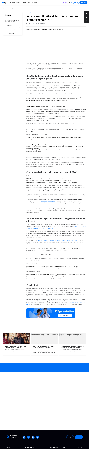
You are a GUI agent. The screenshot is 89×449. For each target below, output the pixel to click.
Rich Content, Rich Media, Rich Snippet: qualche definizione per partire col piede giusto (12, 20)
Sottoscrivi (83, 2)
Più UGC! (65, 2)
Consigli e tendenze (31, 12)
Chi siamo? (79, 447)
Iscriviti (79, 437)
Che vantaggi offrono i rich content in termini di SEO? (12, 25)
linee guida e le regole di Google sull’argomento (55, 275)
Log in (76, 2)
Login (70, 437)
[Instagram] (24, 437)
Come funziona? (54, 447)
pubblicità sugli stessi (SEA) (48, 201)
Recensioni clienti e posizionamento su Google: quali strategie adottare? (12, 28)
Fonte (64, 178)
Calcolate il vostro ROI (29, 447)
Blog (64, 447)
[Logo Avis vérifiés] (5, 3)
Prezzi (24, 2)
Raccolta (8, 447)
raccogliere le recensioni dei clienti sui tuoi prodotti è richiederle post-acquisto (58, 240)
